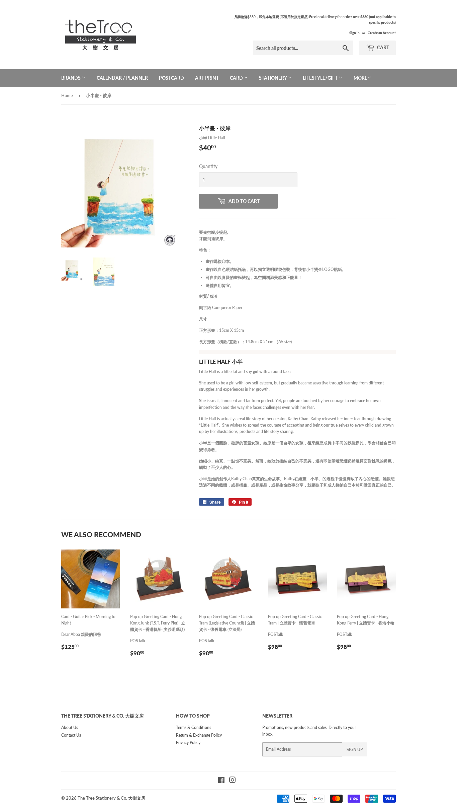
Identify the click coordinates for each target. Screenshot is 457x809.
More (360, 78)
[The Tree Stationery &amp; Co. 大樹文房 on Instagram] (232, 781)
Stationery (273, 78)
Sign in (354, 33)
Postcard (171, 78)
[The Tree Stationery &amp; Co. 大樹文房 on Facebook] (221, 781)
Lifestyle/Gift (321, 78)
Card (237, 78)
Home (67, 95)
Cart (382, 47)
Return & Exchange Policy (199, 735)
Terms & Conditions (193, 727)
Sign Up (355, 749)
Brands (71, 78)
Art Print (207, 78)
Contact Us (71, 735)
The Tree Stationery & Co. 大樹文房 (112, 798)
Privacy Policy (188, 742)
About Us (69, 727)
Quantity (208, 166)
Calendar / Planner (122, 78)
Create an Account (382, 33)
